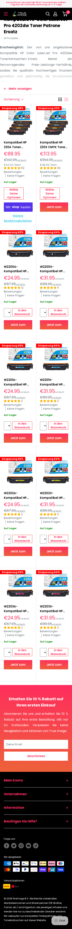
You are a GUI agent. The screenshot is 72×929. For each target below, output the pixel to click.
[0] (65, 14)
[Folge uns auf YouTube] (28, 845)
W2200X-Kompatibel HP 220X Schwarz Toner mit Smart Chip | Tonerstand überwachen (53, 269)
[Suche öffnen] (48, 14)
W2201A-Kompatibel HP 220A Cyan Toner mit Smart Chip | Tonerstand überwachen (17, 382)
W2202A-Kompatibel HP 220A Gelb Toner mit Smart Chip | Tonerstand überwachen (16, 495)
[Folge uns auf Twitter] (14, 845)
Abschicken (36, 756)
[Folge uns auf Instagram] (21, 845)
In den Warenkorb (22, 312)
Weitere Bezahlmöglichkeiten (18, 218)
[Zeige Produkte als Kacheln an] (60, 99)
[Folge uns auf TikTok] (35, 845)
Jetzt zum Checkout (54, 208)
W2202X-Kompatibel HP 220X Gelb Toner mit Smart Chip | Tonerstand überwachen (52, 495)
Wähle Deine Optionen (14, 193)
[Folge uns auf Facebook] (6, 845)
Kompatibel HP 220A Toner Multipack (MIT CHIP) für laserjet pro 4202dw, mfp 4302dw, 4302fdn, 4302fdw (17, 144)
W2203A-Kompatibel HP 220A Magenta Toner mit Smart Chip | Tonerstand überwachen (17, 608)
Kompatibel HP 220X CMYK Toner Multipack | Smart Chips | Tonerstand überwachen (53, 144)
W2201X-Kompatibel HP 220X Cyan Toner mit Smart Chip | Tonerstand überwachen (53, 382)
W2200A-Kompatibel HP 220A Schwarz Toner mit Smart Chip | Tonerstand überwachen (17, 269)
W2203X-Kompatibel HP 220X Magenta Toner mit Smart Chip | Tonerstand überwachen (53, 608)
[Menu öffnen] (6, 13)
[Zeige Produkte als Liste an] (66, 99)
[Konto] (56, 14)
